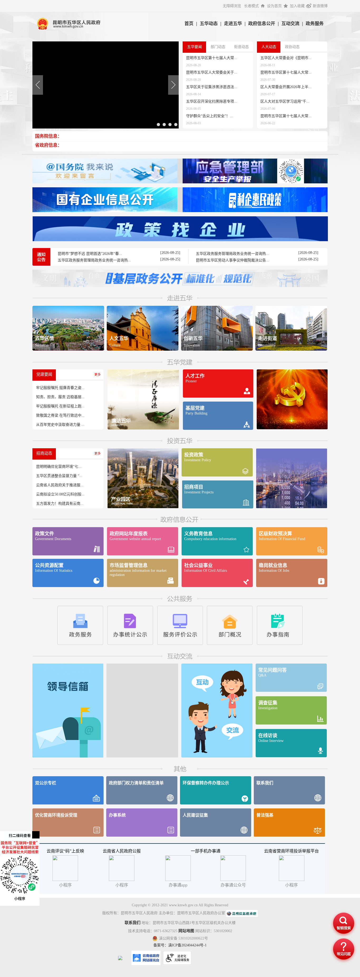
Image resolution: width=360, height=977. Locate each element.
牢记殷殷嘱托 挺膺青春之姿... (60, 388)
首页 (188, 23)
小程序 (291, 885)
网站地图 (186, 931)
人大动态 (268, 47)
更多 (97, 374)
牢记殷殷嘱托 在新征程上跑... (60, 406)
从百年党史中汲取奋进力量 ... (60, 425)
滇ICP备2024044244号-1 (187, 945)
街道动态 (241, 47)
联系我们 (132, 923)
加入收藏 (297, 6)
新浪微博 (320, 6)
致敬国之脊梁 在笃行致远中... (60, 415)
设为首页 (274, 6)
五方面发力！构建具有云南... (60, 504)
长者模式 (251, 6)
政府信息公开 (261, 23)
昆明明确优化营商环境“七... (58, 467)
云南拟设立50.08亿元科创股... (60, 494)
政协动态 (292, 47)
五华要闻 (194, 47)
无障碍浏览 (232, 6)
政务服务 (315, 23)
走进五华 (233, 23)
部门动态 (218, 47)
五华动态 (209, 23)
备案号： (160, 945)
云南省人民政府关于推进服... (60, 485)
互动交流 (290, 23)
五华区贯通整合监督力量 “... (59, 476)
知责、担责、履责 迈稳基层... (60, 397)
